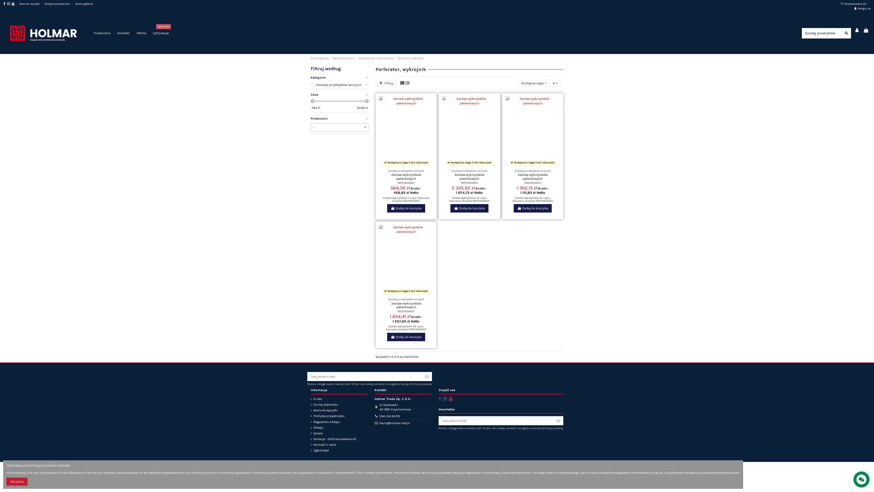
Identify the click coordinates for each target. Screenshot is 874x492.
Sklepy (318, 428)
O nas (317, 399)
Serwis (318, 433)
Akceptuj (17, 482)
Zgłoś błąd (321, 450)
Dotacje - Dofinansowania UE (334, 439)
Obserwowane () (855, 3)
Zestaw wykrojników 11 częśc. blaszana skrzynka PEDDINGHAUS (406, 199)
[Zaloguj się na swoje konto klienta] (857, 30)
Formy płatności (325, 405)
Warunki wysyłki (30, 3)
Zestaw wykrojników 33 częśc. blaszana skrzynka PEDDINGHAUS (469, 199)
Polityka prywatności (58, 3)
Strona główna (84, 3)
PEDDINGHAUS (406, 183)
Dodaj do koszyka (409, 208)
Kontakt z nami (324, 445)
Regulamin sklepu (326, 422)
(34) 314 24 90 (389, 416)
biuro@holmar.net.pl (394, 423)
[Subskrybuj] (427, 376)
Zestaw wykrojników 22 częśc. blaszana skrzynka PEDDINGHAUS (533, 199)
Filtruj (388, 83)
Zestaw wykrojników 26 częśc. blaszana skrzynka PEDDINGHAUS (406, 328)
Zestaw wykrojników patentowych (406, 177)
